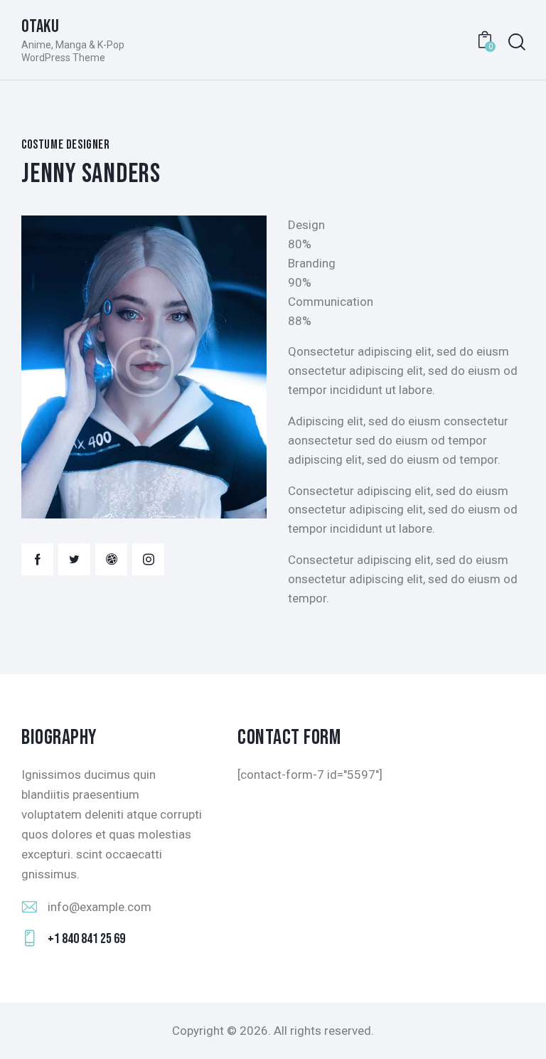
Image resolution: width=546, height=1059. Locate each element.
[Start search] (516, 42)
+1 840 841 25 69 (86, 938)
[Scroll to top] (519, 1032)
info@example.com (99, 907)
